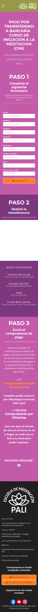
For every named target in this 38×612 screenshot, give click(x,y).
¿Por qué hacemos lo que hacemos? (16, 541)
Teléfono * (7, 137)
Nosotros (5, 545)
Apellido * (7, 129)
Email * (6, 112)
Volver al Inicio (7, 519)
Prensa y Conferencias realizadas (15, 556)
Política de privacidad (10, 560)
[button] (8, 140)
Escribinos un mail (20, 577)
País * (5, 162)
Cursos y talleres (8, 530)
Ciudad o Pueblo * (10, 154)
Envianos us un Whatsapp (20, 582)
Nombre (6, 121)
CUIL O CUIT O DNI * (11, 170)
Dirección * (7, 146)
